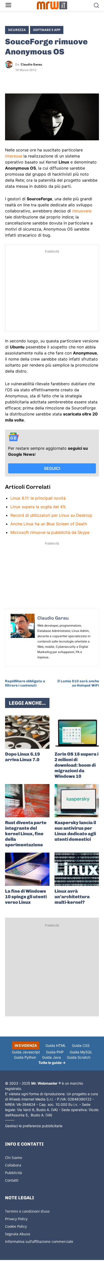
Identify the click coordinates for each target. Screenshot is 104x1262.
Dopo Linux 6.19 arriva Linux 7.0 (22, 756)
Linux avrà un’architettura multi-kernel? (72, 896)
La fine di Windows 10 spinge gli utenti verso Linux (26, 896)
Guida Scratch (78, 1057)
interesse (13, 155)
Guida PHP (55, 1052)
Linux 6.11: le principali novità (38, 498)
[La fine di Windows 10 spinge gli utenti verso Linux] (27, 869)
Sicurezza (17, 29)
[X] (10, 79)
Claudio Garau (31, 64)
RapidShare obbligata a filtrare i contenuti (25, 683)
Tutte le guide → (52, 1062)
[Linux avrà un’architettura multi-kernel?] (77, 869)
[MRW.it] (52, 5)
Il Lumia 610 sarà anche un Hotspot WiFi (78, 683)
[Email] (56, 79)
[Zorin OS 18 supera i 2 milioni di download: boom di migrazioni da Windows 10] (77, 732)
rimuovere (81, 210)
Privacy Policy (16, 1218)
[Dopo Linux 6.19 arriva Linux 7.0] (27, 732)
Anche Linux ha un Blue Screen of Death (48, 523)
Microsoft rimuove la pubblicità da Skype (49, 532)
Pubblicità (13, 1172)
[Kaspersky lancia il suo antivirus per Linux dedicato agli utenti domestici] (77, 800)
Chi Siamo (13, 1157)
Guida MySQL (81, 1052)
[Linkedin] (22, 79)
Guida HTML (55, 1045)
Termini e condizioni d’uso (27, 1211)
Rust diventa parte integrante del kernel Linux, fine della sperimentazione (25, 834)
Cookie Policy (16, 1226)
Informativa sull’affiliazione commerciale (39, 1241)
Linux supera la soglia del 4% (38, 506)
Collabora (13, 1165)
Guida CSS (81, 1045)
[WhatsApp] (33, 79)
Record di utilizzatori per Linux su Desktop (51, 515)
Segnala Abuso (17, 1234)
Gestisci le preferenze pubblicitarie (33, 1126)
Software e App (46, 29)
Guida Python (25, 1057)
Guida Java (51, 1057)
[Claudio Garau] (10, 64)
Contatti (11, 1180)
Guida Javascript (26, 1052)
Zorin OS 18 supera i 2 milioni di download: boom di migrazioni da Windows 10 (76, 765)
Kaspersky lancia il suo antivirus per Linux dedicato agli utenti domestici (75, 831)
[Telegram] (45, 79)
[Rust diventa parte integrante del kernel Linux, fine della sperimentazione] (27, 800)
